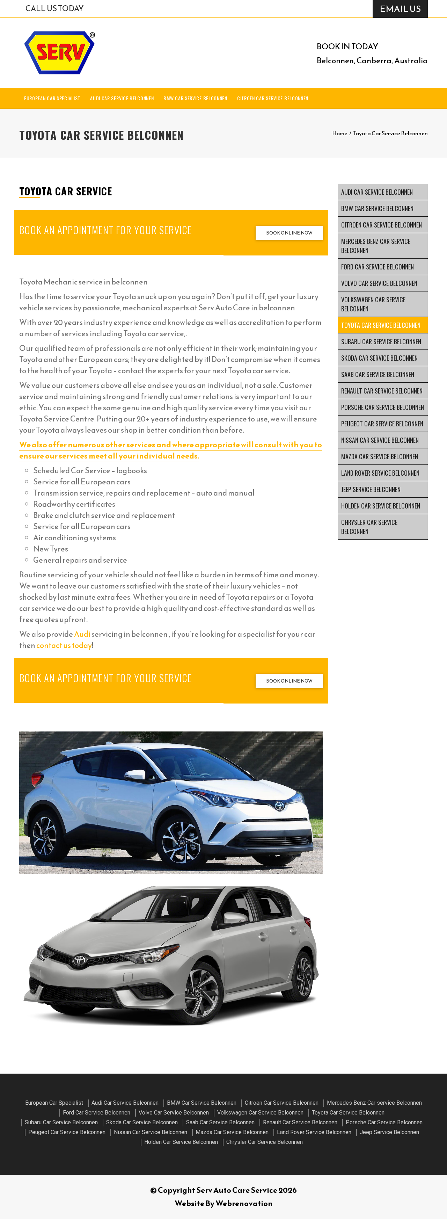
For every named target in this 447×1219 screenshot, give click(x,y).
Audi (82, 634)
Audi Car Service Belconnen (122, 98)
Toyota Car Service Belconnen (380, 325)
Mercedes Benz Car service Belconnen (375, 246)
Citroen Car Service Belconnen (272, 98)
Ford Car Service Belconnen (377, 266)
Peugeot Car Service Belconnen (382, 423)
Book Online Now (289, 233)
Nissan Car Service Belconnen (380, 440)
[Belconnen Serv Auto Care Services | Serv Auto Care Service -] (59, 53)
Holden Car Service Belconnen (380, 505)
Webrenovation (244, 1203)
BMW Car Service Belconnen (195, 98)
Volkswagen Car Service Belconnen (373, 304)
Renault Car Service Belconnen (382, 390)
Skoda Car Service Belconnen (379, 357)
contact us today (64, 645)
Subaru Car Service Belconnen (381, 341)
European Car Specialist (52, 98)
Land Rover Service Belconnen (380, 472)
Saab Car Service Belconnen (377, 374)
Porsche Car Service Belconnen (382, 407)
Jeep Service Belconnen (371, 489)
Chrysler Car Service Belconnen (369, 527)
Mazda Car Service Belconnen (379, 456)
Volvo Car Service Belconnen (379, 283)
